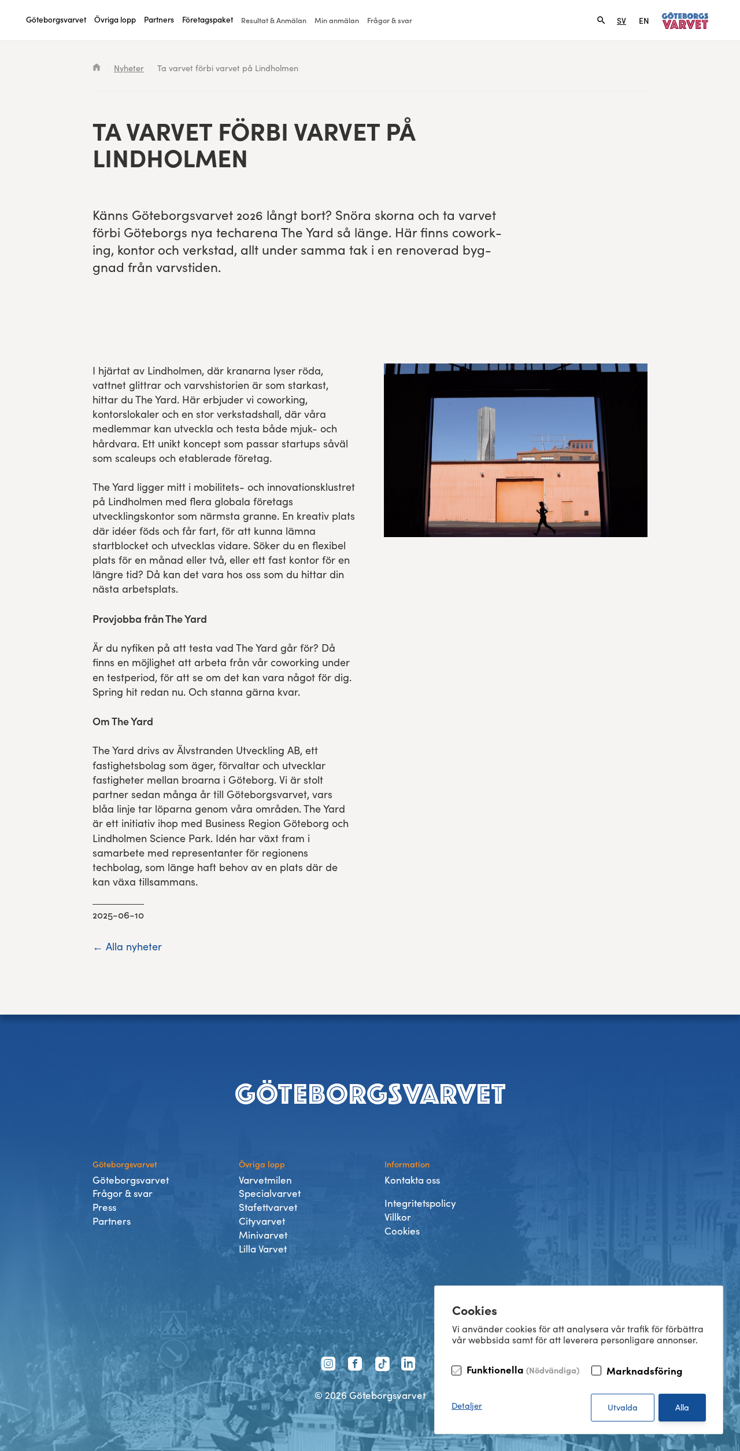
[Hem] (96, 68)
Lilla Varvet (263, 1248)
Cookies (402, 1230)
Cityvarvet (262, 1221)
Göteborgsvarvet (56, 19)
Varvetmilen (265, 1179)
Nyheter (129, 68)
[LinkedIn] (410, 1365)
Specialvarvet (270, 1193)
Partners (159, 19)
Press (104, 1207)
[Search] (601, 20)
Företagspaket (207, 19)
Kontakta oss (412, 1179)
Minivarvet (263, 1234)
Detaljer (467, 1405)
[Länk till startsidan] (685, 20)
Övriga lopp (115, 19)
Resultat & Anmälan (273, 20)
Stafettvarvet (268, 1207)
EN (644, 20)
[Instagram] (330, 1365)
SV (621, 20)
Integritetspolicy (420, 1203)
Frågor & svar (389, 20)
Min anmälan (336, 20)
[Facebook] (356, 1365)
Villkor (397, 1217)
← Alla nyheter (127, 946)
